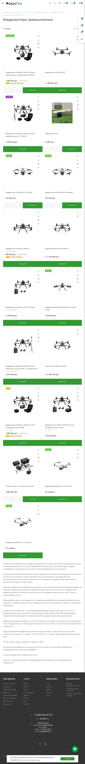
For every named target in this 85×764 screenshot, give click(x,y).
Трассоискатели (8, 701)
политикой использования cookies (30, 760)
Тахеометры (7, 686)
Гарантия (49, 689)
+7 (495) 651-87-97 (37, 634)
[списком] (78, 28)
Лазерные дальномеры (10, 695)
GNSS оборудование (9, 689)
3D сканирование (29, 692)
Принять (67, 759)
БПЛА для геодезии (9, 698)
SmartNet (26, 704)
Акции (48, 695)
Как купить (49, 692)
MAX (45, 744)
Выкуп (26, 701)
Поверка (26, 686)
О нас (48, 683)
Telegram (40, 744)
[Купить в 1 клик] (38, 43)
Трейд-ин (26, 695)
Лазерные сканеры (9, 683)
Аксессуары (7, 704)
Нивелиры (6, 692)
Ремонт (26, 689)
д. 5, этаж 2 (43, 727)
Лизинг (26, 698)
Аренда (26, 683)
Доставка (49, 686)
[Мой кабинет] (60, 3)
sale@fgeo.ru (44, 719)
